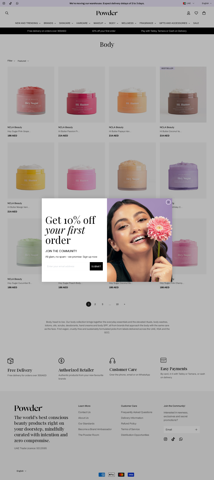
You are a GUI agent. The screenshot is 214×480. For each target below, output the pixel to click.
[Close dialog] (168, 202)
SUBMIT (96, 266)
